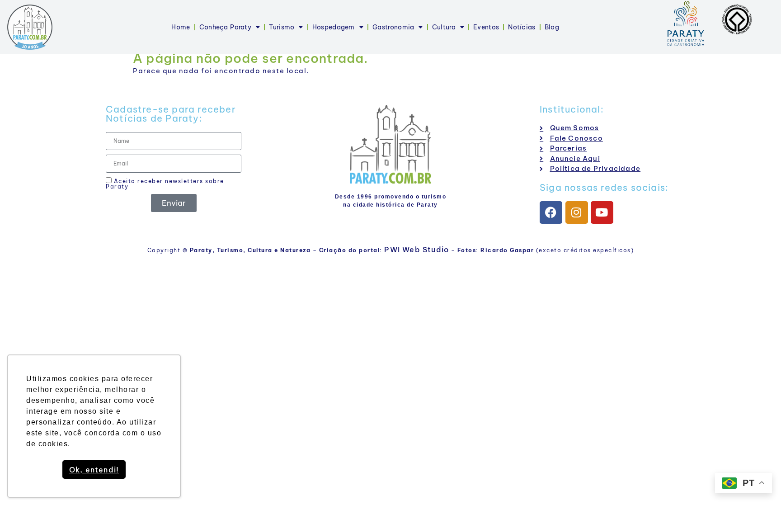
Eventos (486, 27)
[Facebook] (551, 212)
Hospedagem (333, 27)
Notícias (521, 27)
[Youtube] (602, 212)
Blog (552, 27)
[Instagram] (576, 212)
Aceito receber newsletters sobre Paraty (165, 183)
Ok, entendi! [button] (94, 469)
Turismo (281, 27)
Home (180, 27)
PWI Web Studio (416, 249)
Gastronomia (393, 27)
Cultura (444, 27)
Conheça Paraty (225, 27)
